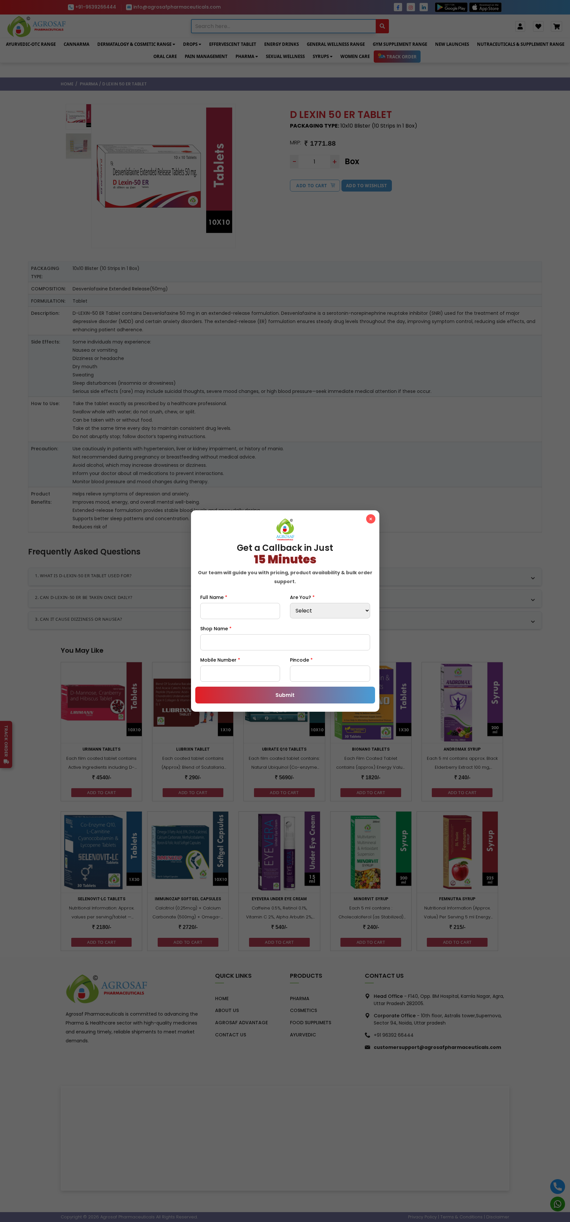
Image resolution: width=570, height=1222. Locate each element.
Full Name (213, 597)
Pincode (301, 660)
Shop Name (216, 628)
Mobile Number (220, 660)
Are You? (302, 597)
